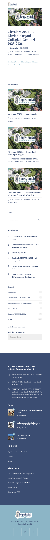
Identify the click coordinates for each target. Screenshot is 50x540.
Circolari (14, 51)
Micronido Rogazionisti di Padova (19, 483)
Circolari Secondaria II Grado (26, 54)
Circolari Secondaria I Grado (20, 298)
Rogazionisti (14, 48)
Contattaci (11, 456)
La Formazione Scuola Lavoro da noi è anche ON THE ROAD (25, 246)
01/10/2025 (24, 48)
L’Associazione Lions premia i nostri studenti (24, 238)
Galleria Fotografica (17, 314)
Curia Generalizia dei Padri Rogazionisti (21, 474)
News (16, 202)
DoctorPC (28, 524)
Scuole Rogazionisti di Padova (18, 478)
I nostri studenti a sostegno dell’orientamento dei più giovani (23, 275)
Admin (10, 461)
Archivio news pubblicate (16, 332)
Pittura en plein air (18, 253)
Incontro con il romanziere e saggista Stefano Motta (25, 267)
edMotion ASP (12, 487)
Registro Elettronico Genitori (17, 452)
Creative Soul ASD (14, 492)
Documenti (12, 308)
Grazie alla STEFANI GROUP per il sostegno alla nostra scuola (24, 259)
